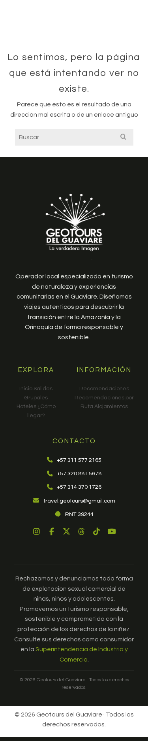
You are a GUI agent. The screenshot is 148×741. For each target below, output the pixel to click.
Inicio (25, 388)
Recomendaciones (104, 388)
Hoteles (26, 406)
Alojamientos (111, 406)
